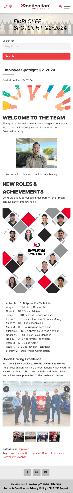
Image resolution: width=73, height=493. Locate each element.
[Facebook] (27, 472)
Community (9, 456)
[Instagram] (36, 472)
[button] (67, 6)
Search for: (8, 40)
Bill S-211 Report (58, 488)
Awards (21, 456)
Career (46, 453)
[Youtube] (45, 472)
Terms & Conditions (16, 488)
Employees (57, 453)
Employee (23, 449)
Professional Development (25, 453)
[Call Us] (5, 6)
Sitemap (56, 484)
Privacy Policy (38, 488)
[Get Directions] (10, 6)
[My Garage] (60, 6)
